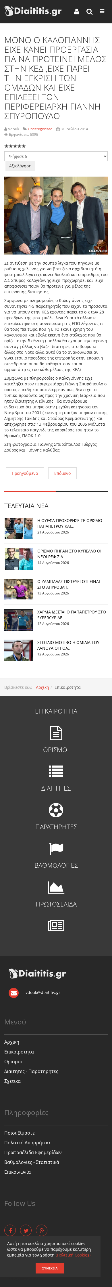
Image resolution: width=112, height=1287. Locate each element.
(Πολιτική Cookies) (73, 1255)
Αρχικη (11, 1042)
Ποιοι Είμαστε (19, 1133)
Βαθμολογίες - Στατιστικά (31, 1162)
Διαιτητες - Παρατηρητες (31, 1071)
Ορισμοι (13, 1061)
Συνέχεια (50, 1268)
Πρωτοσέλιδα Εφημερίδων (33, 1152)
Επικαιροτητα (19, 1052)
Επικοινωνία (17, 1172)
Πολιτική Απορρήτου (27, 1142)
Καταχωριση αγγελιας (26, 1278)
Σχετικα (12, 1081)
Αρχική (42, 687)
